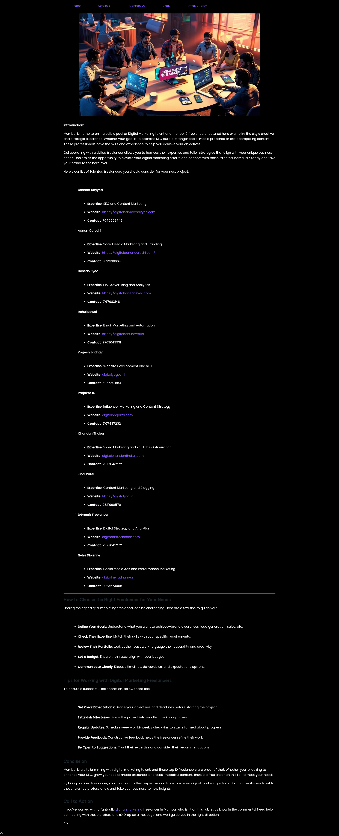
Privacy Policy (197, 6)
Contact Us (137, 6)
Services (104, 6)
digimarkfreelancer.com (121, 537)
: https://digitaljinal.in (116, 496)
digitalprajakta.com (117, 415)
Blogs (166, 6)
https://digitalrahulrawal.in (123, 334)
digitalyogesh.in (114, 374)
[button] (105, 6)
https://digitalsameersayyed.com (128, 212)
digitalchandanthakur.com (122, 455)
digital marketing (129, 809)
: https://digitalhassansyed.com (125, 293)
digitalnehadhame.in (117, 577)
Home (76, 6)
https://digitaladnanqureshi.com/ (128, 252)
